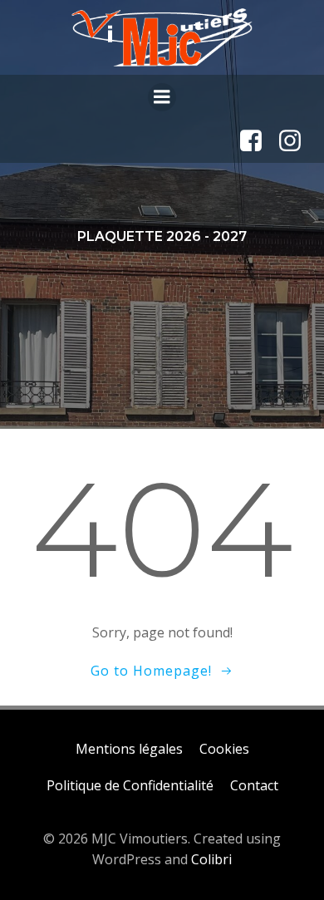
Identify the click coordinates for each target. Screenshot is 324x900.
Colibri (211, 859)
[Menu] (162, 97)
